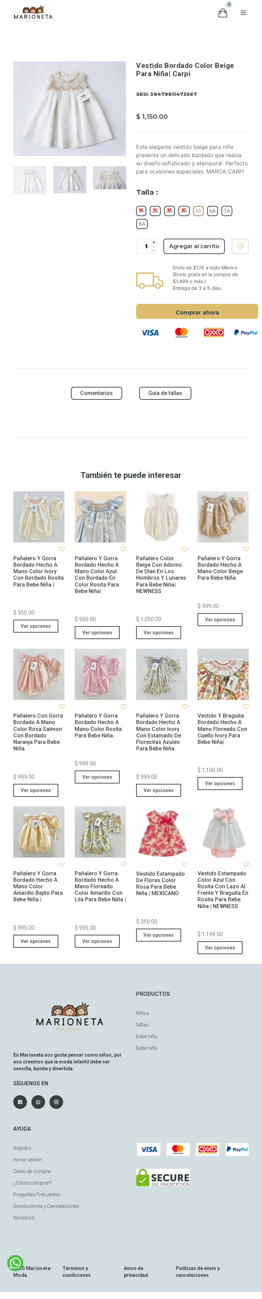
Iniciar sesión (27, 1159)
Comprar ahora (197, 312)
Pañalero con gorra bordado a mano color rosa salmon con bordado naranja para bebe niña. (38, 732)
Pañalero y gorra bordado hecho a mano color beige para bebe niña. (220, 568)
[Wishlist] (240, 246)
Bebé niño (146, 1036)
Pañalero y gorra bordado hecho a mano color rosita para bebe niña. (98, 725)
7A (227, 211)
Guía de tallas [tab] (165, 393)
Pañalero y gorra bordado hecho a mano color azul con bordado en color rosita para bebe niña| (97, 574)
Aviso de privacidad (136, 1272)
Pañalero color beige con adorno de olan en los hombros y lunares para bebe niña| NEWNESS (161, 574)
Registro (22, 1148)
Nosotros (23, 1217)
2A (155, 211)
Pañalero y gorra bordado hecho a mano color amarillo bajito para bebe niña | (38, 886)
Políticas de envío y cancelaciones (198, 1272)
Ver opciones (36, 626)
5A (198, 211)
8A (142, 224)
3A (169, 211)
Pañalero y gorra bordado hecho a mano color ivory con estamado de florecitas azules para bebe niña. (158, 732)
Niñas (142, 1025)
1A (141, 211)
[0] (222, 13)
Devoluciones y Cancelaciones (46, 1206)
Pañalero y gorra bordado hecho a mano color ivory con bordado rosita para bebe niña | (38, 571)
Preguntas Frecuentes (36, 1194)
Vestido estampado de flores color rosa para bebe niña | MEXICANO (160, 884)
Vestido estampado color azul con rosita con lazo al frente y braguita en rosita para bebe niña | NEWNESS (223, 889)
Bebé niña (146, 1048)
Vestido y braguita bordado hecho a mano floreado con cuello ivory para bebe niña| (222, 728)
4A (184, 211)
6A (212, 211)
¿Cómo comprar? (32, 1183)
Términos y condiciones (76, 1272)
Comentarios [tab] (96, 393)
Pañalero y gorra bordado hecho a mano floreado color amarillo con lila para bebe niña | (100, 886)
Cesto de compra (31, 1171)
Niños (142, 1013)
